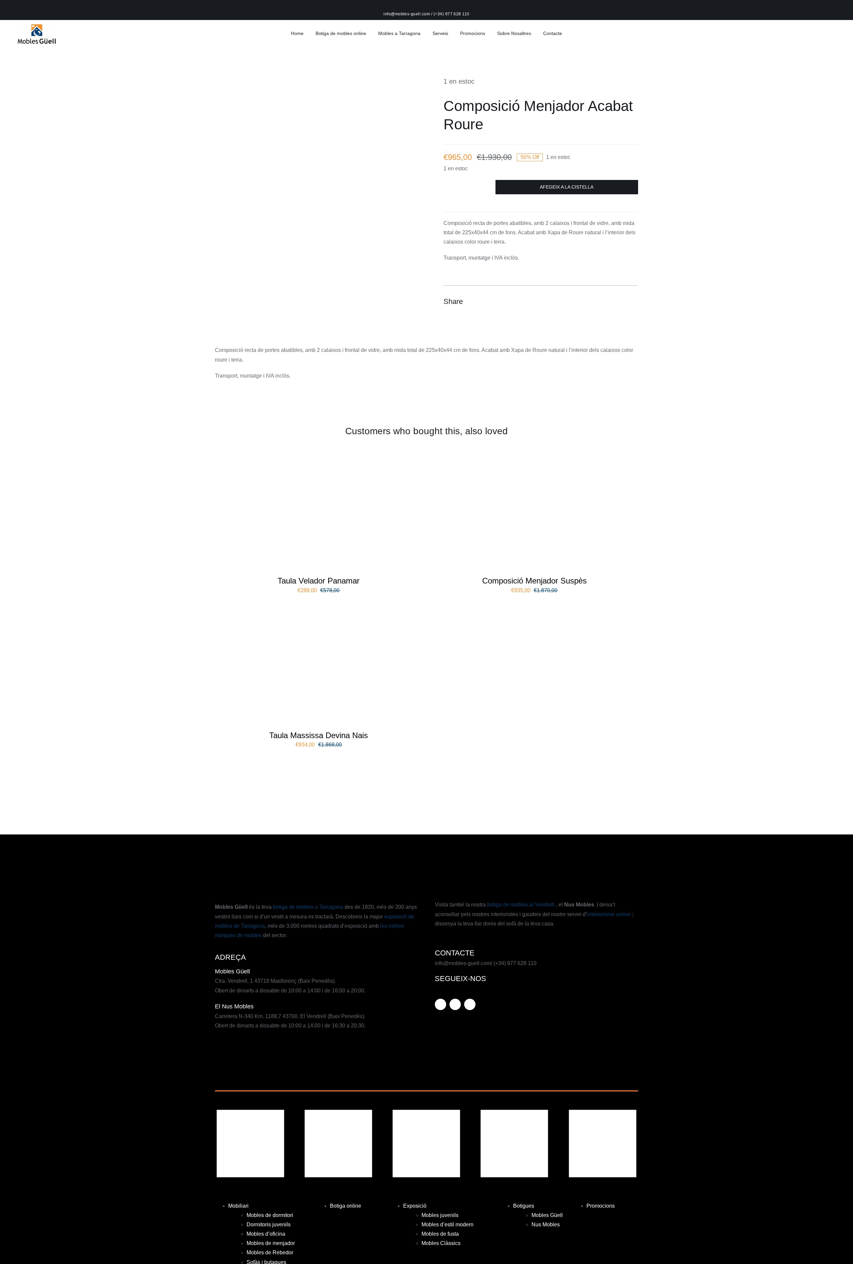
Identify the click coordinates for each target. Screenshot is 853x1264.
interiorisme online (609, 914)
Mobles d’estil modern (447, 1224)
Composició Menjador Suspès (534, 580)
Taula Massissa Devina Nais (318, 735)
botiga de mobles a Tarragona (309, 907)
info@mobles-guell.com (407, 14)
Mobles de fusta (440, 1234)
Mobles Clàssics (441, 1243)
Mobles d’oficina (266, 1234)
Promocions (600, 1206)
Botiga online (345, 1206)
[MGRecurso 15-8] (37, 27)
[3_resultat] (534, 451)
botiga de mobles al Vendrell (521, 904)
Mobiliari (238, 1206)
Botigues (523, 1206)
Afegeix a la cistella (566, 187)
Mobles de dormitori (270, 1215)
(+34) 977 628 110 (451, 14)
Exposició (414, 1206)
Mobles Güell (547, 1215)
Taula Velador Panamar (319, 580)
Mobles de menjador (271, 1243)
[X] (608, 301)
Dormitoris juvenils (269, 1224)
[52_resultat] (319, 451)
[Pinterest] (620, 301)
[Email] (632, 301)
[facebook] (455, 1004)
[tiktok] (469, 1004)
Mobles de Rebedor (270, 1252)
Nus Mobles (545, 1224)
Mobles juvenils (440, 1215)
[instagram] (440, 1004)
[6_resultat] (319, 605)
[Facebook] (596, 301)
